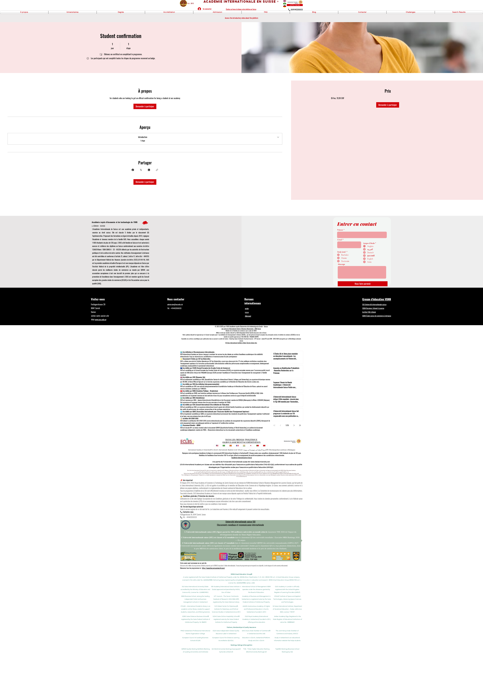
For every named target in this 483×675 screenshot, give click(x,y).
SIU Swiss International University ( (193, 586)
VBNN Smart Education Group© (241, 574)
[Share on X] (140, 169)
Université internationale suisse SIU (240, 521)
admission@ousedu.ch (175, 304)
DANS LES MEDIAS (235, 439)
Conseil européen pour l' (212, 335)
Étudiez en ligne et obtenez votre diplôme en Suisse (241, 9)
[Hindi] (244, 445)
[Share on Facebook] (132, 169)
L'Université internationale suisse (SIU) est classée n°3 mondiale (208, 543)
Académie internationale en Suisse (241, 457)
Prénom (340, 230)
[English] (217, 445)
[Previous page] (280, 425)
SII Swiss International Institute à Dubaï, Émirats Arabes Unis (241, 343)
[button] (24, 12)
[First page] (274, 425)
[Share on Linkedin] (148, 169)
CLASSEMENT (236, 442)
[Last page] (300, 425)
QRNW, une (145, 269)
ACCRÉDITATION (251, 442)
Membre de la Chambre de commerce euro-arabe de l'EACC (241, 331)
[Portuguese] (257, 445)
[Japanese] (250, 445)
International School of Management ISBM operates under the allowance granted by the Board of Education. (256, 589)
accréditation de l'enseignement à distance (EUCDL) (232, 335)
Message (341, 264)
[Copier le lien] (156, 169)
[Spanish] (230, 445)
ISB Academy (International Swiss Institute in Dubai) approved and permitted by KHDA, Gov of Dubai (226, 589)
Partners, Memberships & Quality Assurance (241, 627)
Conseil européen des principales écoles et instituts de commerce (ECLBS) (275, 335)
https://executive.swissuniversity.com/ (213, 568)
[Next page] (294, 425)
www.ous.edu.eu (100, 319)
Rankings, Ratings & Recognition (241, 645)
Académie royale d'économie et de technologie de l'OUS (114, 222)
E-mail (339, 240)
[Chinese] (264, 445)
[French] (237, 445)
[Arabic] (223, 445)
